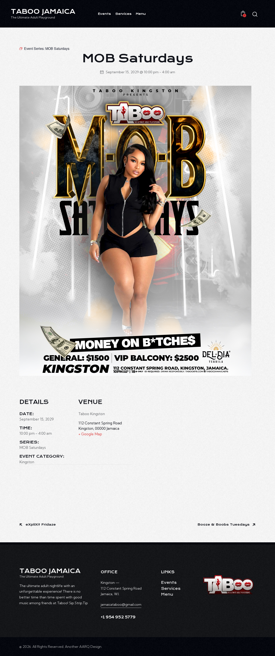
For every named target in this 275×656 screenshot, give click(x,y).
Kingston (26, 462)
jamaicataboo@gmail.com (121, 604)
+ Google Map (90, 434)
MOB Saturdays (32, 447)
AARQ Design (90, 646)
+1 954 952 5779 (118, 617)
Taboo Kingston (91, 413)
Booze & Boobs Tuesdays (224, 524)
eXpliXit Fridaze (40, 524)
